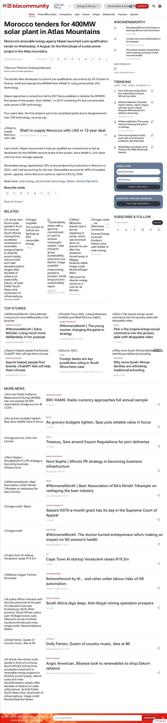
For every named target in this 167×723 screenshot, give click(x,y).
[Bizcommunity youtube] (151, 230)
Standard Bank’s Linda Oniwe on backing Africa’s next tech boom (143, 29)
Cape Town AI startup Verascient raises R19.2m (87, 559)
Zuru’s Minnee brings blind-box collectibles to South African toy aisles (132, 93)
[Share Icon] (158, 404)
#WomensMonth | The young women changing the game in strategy (133, 124)
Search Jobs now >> (138, 187)
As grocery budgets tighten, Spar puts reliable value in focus (98, 422)
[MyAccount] (160, 6)
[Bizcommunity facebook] (134, 230)
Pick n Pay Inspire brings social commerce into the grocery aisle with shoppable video (137, 333)
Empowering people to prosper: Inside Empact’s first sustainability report (56, 278)
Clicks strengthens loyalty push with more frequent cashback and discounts (131, 138)
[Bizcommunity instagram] (142, 230)
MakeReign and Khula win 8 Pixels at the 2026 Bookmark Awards (133, 150)
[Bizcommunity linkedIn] (126, 230)
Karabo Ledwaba (67, 339)
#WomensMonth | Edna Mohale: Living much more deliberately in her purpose (26, 333)
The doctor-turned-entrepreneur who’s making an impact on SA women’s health (142, 53)
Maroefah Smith (51, 291)
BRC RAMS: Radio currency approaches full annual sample (97, 400)
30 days (131, 85)
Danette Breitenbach (15, 342)
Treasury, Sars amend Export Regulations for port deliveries (97, 442)
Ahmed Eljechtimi (14, 59)
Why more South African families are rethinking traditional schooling (132, 366)
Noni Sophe (51, 471)
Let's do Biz (160, 721)
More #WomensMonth (124, 73)
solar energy (26, 181)
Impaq (117, 375)
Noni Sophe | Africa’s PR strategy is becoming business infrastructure (94, 464)
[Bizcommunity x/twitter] (118, 230)
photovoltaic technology (50, 181)
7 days (124, 85)
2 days (117, 85)
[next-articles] (108, 224)
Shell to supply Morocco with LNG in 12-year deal (63, 130)
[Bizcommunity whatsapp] (159, 230)
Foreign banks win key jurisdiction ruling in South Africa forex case (79, 363)
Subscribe (157, 223)
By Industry (142, 85)
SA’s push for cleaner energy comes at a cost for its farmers (78, 283)
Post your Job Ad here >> (138, 204)
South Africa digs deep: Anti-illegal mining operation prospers (99, 603)
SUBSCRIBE (150, 718)
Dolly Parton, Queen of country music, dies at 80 (88, 644)
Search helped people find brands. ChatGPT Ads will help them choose (28, 366)
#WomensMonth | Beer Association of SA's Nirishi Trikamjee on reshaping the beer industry (101, 488)
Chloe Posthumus (54, 649)
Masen (71, 181)
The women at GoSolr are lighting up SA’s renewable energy (35, 235)
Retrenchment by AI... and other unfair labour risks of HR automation (95, 581)
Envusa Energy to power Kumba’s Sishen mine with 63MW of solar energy (100, 242)
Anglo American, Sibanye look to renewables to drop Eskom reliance (98, 666)
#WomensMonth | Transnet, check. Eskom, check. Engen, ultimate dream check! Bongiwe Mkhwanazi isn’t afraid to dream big (133, 107)
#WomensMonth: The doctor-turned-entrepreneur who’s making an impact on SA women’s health (104, 537)
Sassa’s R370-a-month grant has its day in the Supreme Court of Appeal (101, 512)
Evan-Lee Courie (53, 496)
